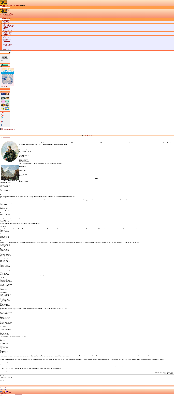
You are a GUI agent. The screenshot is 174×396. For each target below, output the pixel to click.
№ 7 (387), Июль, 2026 (4, 86)
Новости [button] (3, 8)
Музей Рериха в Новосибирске (8, 44)
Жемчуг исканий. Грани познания (8, 26)
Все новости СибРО (6, 22)
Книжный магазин (6, 49)
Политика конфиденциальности (4, 393)
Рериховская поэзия (8, 387)
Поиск (8, 7)
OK (1, 395)
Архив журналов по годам (7, 34)
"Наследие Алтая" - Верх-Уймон (8, 47)
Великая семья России (7, 24)
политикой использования (18, 394)
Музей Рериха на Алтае (7, 45)
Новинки (5, 36)
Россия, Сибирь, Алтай (7, 41)
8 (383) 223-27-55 (4, 6)
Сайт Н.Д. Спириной (6, 43)
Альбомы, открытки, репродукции (8, 17)
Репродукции (6, 39)
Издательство (6, 46)
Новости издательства (7, 21)
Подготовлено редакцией (88, 135)
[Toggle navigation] (1, 6)
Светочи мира (6, 27)
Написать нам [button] (2, 390)
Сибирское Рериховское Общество (5, 392)
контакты (14, 5)
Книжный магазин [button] (4, 35)
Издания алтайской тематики (8, 18)
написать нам (18, 5)
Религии (5, 38)
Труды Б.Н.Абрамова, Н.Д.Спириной (9, 25)
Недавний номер (6, 20)
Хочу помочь (6, 48)
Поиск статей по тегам (7, 33)
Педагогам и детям (6, 40)
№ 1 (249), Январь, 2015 (6, 137)
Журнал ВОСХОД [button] (4, 31)
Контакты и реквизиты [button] (3, 389)
